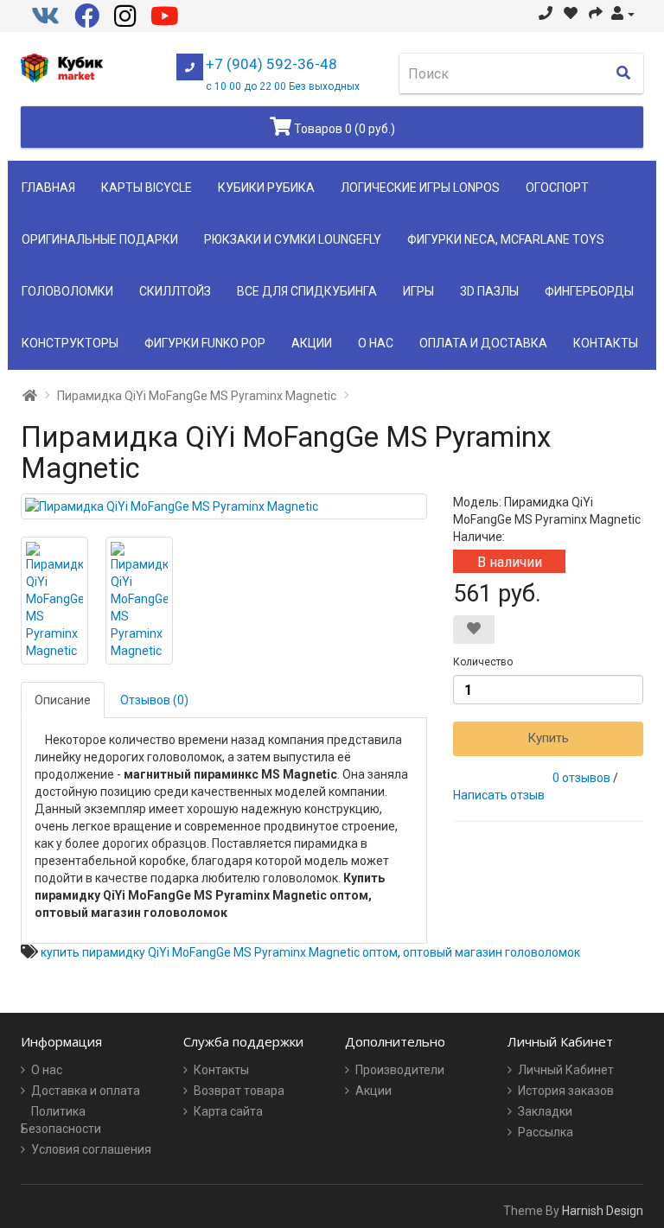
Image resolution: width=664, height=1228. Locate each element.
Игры (418, 291)
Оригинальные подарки (100, 239)
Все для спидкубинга (307, 291)
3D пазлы (489, 291)
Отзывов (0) (154, 700)
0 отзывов (581, 778)
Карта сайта (228, 1111)
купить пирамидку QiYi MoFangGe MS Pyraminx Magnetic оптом (219, 952)
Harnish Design (602, 1211)
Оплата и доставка (483, 343)
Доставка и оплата (85, 1091)
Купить (548, 738)
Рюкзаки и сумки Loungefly (292, 239)
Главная (48, 187)
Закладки (545, 1111)
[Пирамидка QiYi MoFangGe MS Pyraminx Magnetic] (224, 506)
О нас (375, 343)
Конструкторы (70, 343)
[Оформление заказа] (596, 14)
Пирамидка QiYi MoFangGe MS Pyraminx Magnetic (196, 396)
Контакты (605, 343)
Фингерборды (589, 291)
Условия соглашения (91, 1149)
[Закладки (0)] (571, 14)
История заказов (566, 1091)
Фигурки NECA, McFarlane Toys (505, 239)
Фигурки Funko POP (204, 343)
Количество (483, 662)
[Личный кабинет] (623, 14)
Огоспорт (557, 187)
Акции (311, 343)
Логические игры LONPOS (420, 187)
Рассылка (545, 1132)
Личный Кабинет (566, 1070)
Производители (399, 1070)
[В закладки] (474, 629)
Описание (63, 700)
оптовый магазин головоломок (491, 952)
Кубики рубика (266, 187)
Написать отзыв (499, 795)
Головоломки (67, 291)
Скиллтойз (175, 291)
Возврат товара (239, 1091)
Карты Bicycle (146, 187)
